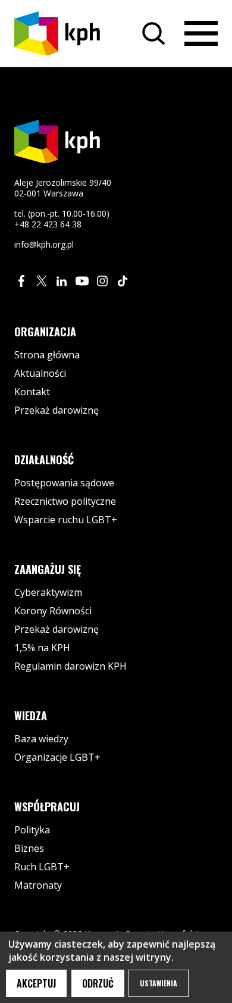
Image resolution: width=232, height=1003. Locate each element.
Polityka (32, 829)
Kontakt (32, 391)
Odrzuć (98, 983)
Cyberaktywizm (48, 592)
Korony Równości (53, 610)
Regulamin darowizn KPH (70, 666)
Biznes (29, 848)
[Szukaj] (153, 33)
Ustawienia (158, 983)
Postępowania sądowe (64, 482)
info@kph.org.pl (44, 244)
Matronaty (38, 885)
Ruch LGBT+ (42, 866)
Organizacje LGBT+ (57, 757)
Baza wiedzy (41, 738)
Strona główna (47, 354)
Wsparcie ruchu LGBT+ (65, 519)
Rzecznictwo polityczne (65, 501)
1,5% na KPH (42, 647)
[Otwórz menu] (201, 33)
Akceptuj (36, 983)
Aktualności (40, 373)
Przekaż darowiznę (56, 410)
